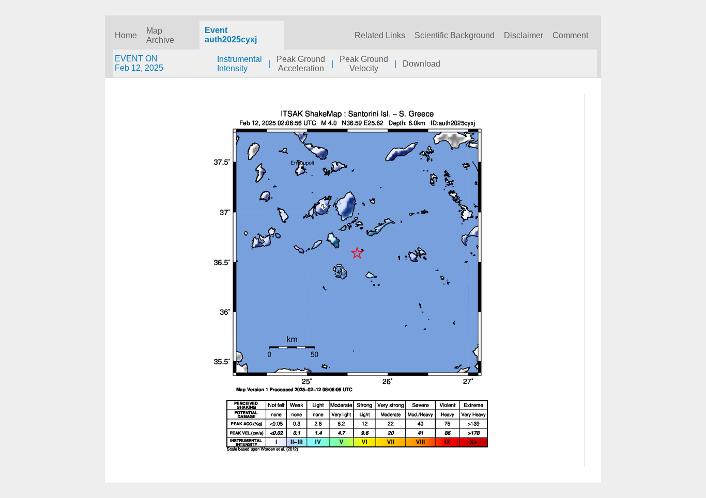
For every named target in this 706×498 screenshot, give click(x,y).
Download (421, 63)
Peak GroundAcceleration (301, 64)
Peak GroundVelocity (364, 64)
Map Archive (160, 35)
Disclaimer (523, 35)
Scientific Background (455, 35)
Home (126, 35)
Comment (570, 35)
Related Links (380, 35)
